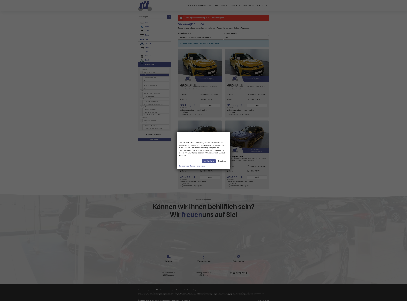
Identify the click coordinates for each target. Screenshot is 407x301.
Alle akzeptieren (209, 161)
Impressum (201, 166)
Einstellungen (222, 161)
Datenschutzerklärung (187, 166)
